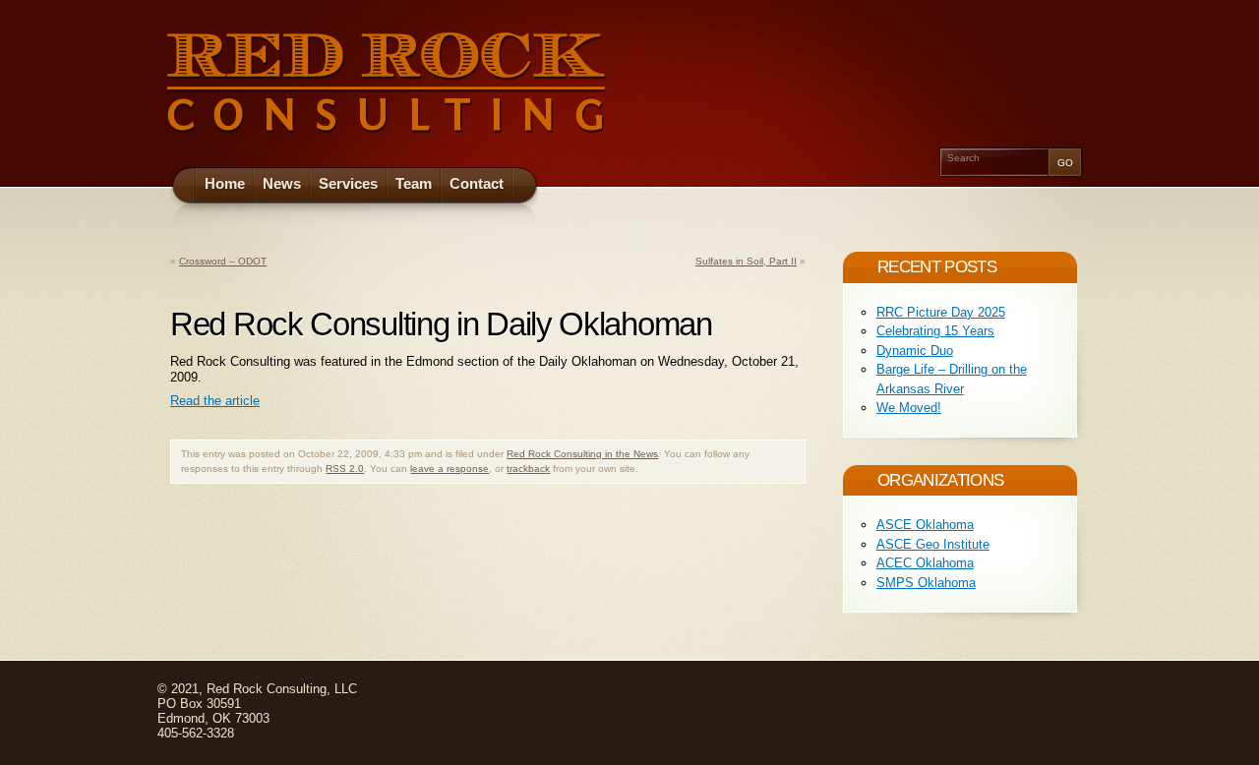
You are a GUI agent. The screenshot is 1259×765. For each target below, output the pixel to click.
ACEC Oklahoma (925, 563)
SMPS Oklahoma (926, 582)
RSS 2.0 (345, 468)
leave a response (449, 468)
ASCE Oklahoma (925, 524)
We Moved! (908, 407)
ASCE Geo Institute (932, 544)
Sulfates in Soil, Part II (746, 261)
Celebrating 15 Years (935, 331)
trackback (528, 468)
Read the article (215, 400)
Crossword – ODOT (223, 261)
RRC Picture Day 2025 (940, 312)
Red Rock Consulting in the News (582, 453)
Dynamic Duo (914, 350)
